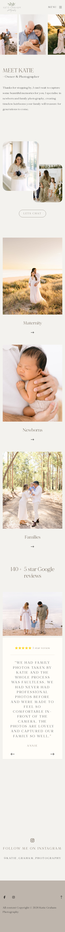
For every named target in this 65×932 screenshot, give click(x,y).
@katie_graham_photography (32, 858)
